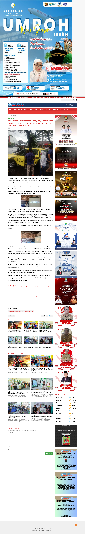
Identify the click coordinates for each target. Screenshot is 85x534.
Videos (47, 112)
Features (21, 112)
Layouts (15, 112)
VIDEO (61, 109)
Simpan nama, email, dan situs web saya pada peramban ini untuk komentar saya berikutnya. (29, 450)
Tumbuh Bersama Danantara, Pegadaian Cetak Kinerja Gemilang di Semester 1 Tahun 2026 (28, 296)
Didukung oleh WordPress (38, 530)
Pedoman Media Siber (49, 528)
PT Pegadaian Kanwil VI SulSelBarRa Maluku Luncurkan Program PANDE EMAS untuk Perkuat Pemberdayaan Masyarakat (28, 290)
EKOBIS (25, 109)
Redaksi (41, 528)
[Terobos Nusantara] (16, 104)
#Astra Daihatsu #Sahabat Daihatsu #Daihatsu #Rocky (21, 311)
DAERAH (36, 109)
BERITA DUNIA (55, 109)
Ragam (12, 118)
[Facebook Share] (42, 316)
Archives (41, 112)
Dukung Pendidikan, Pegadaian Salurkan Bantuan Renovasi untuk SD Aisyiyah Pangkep (27, 301)
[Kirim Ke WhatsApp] (52, 316)
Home (10, 112)
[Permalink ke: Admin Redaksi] (9, 128)
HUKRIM (15, 109)
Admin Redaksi (13, 127)
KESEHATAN (47, 109)
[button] (73, 100)
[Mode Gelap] (76, 100)
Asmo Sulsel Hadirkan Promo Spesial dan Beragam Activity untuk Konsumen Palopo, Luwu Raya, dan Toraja (30, 287)
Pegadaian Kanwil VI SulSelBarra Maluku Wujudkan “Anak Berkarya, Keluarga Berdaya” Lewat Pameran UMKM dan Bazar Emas (29, 293)
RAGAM (41, 109)
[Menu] (9, 100)
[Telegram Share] (50, 316)
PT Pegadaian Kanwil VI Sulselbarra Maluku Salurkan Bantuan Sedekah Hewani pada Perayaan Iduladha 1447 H (29, 298)
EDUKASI (30, 109)
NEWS (10, 109)
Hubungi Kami (35, 528)
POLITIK (20, 109)
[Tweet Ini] (44, 316)
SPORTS (66, 109)
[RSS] (76, 525)
